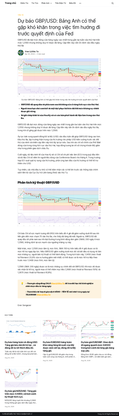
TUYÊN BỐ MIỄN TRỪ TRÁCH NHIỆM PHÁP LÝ (17, 414)
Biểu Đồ (72, 3)
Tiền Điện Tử (60, 3)
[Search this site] (112, 3)
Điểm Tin (24, 3)
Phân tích (45, 3)
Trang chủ (10, 3)
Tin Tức (34, 3)
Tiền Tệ (20, 15)
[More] (80, 3)
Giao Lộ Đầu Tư (32, 51)
